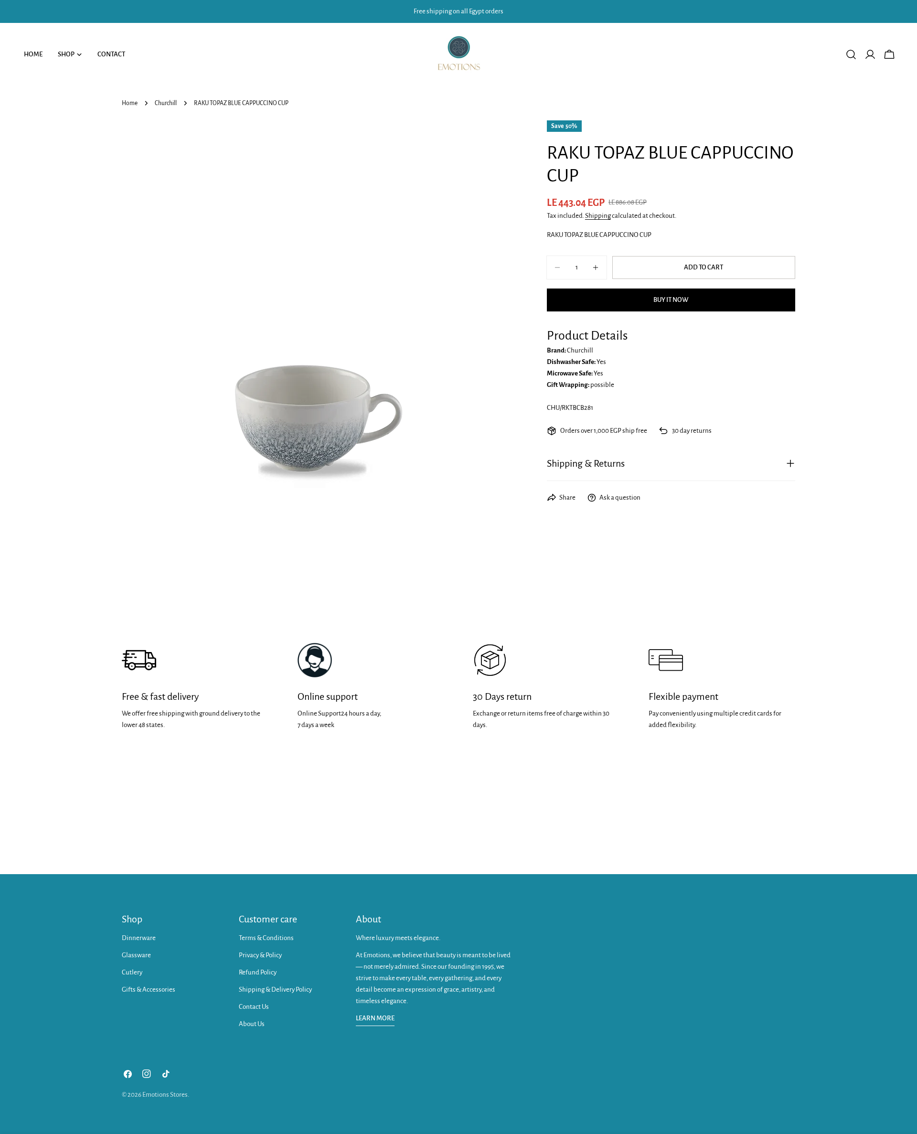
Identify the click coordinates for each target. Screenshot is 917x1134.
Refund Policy (258, 972)
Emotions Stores (165, 1094)
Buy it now (670, 299)
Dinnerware (139, 937)
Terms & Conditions (266, 937)
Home (130, 103)
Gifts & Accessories (148, 989)
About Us (252, 1023)
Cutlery (132, 972)
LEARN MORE (375, 1018)
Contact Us (254, 1006)
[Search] (851, 54)
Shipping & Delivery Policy (275, 989)
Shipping (598, 215)
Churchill (166, 103)
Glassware (136, 955)
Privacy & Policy (260, 955)
